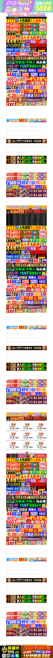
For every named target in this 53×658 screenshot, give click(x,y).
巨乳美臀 (26, 216)
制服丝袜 (38, 216)
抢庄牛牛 (20, 219)
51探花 (26, 221)
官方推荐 (9, 219)
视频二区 (9, 216)
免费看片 (9, 224)
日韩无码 (44, 224)
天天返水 (44, 219)
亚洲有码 (32, 214)
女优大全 (38, 221)
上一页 (19, 452)
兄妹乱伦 (20, 224)
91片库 (32, 221)
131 (24, 452)
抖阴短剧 (38, 224)
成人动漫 (44, 214)
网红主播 (20, 214)
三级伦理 (15, 216)
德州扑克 (26, 219)
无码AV (9, 221)
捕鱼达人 (15, 219)
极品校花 (32, 224)
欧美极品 (38, 214)
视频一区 (9, 214)
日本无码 (26, 214)
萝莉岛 (44, 221)
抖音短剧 (15, 221)
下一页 (29, 452)
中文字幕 (20, 216)
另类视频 (44, 216)
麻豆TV (21, 221)
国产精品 (15, 214)
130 (22, 452)
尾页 (35, 452)
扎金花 (38, 219)
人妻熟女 (32, 216)
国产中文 (15, 224)
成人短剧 (26, 224)
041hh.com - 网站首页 (14, 17)
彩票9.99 (32, 219)
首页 (16, 452)
